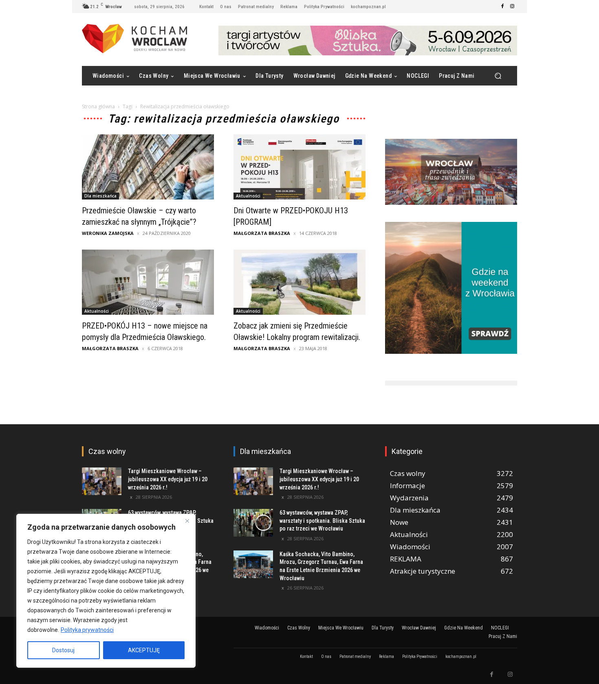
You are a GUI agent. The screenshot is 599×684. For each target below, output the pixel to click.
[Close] (187, 521)
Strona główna (98, 106)
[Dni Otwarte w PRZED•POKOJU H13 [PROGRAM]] (299, 167)
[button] (497, 76)
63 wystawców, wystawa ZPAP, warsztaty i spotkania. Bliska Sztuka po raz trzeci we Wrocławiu (322, 520)
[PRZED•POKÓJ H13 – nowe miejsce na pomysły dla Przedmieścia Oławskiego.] (148, 282)
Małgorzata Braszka (261, 233)
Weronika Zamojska (108, 233)
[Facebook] (502, 6)
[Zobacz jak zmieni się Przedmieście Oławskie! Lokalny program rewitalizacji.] (299, 282)
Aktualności (248, 196)
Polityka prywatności (87, 630)
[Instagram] (512, 6)
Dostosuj (63, 650)
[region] (106, 591)
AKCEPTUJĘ (144, 650)
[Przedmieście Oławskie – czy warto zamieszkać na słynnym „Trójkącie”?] (148, 167)
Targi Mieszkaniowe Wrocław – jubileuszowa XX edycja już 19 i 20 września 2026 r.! (167, 479)
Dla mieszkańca (100, 196)
